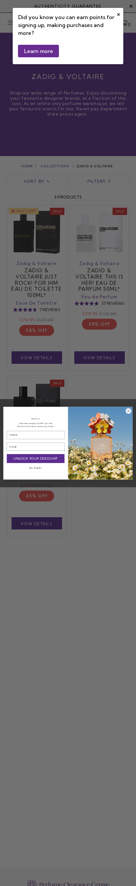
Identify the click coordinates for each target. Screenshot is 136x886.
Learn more (38, 51)
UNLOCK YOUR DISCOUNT (36, 458)
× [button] (118, 14)
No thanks (35, 467)
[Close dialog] (128, 411)
